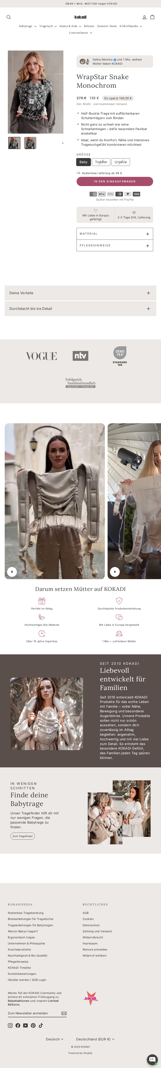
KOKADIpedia (129, 26)
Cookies (88, 919)
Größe (84, 154)
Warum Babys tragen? (23, 931)
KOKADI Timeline (19, 967)
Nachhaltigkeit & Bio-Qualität (27, 955)
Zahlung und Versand (97, 931)
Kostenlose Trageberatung (26, 912)
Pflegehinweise (95, 245)
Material (89, 233)
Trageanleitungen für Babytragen (30, 925)
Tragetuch (46, 26)
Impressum (90, 943)
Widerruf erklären (94, 955)
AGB (86, 912)
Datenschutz (91, 925)
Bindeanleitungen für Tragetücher (31, 919)
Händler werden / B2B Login (27, 979)
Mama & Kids (68, 26)
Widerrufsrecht (93, 937)
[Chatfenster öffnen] (152, 1059)
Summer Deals (107, 26)
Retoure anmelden (95, 949)
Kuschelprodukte (19, 949)
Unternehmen (79, 32)
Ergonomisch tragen (21, 937)
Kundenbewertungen (22, 973)
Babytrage (26, 26)
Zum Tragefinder (23, 836)
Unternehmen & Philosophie (26, 943)
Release (89, 26)
